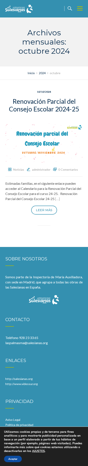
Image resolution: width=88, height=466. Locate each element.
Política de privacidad (19, 425)
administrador (41, 169)
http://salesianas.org (19, 379)
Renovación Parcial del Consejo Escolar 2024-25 (44, 105)
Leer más (44, 210)
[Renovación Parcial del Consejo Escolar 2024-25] (44, 142)
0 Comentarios (68, 169)
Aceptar (13, 459)
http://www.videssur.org (21, 384)
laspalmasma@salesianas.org (26, 343)
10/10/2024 (44, 91)
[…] (57, 199)
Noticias (18, 169)
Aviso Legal (12, 419)
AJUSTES (38, 451)
